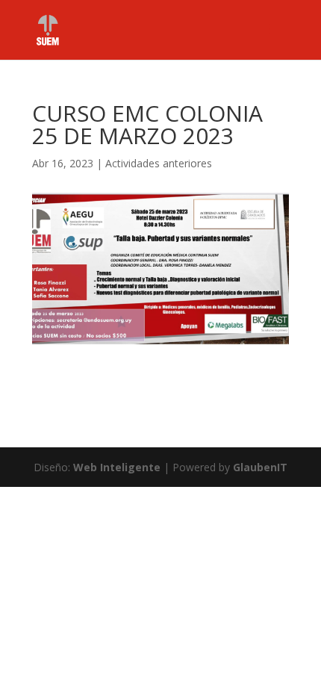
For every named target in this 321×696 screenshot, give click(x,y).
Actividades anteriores (158, 163)
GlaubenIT (260, 467)
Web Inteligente (116, 467)
